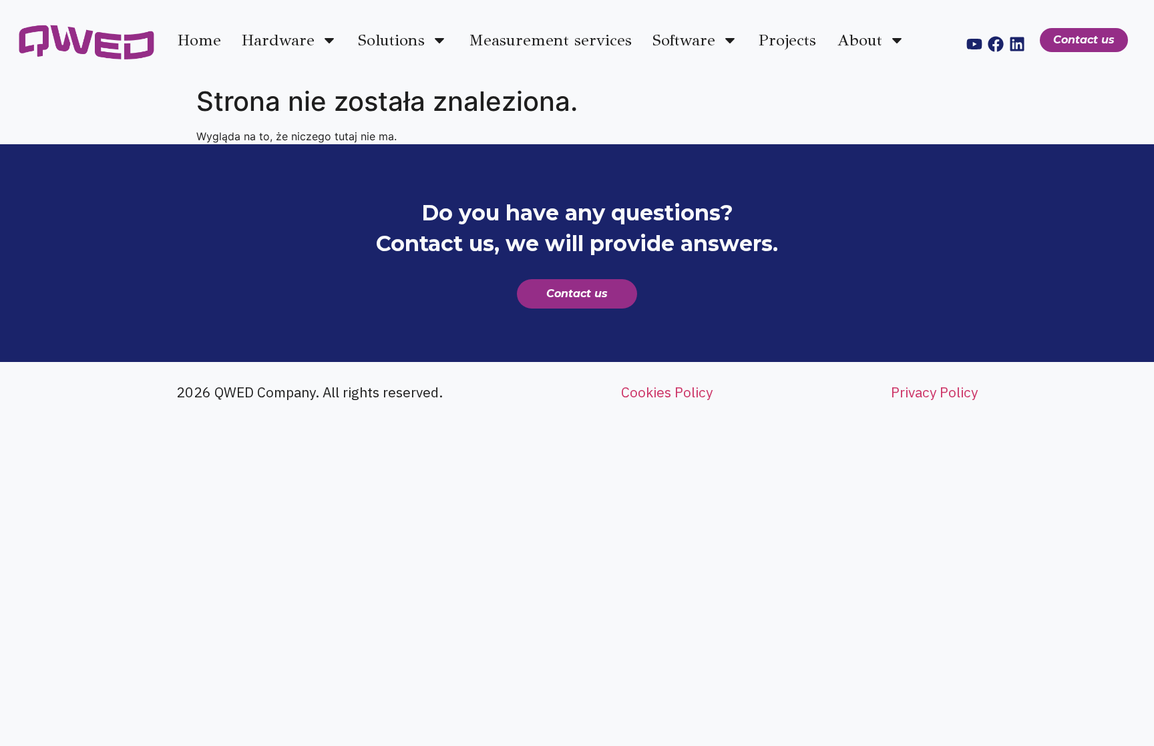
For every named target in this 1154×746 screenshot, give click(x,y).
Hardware (278, 40)
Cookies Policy (667, 392)
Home (199, 40)
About (859, 40)
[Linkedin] (1017, 44)
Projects (787, 40)
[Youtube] (974, 44)
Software (683, 40)
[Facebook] (996, 44)
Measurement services (550, 40)
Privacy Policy (934, 392)
